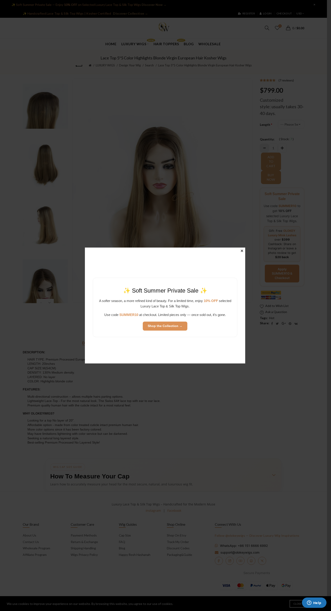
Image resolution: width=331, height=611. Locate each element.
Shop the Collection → (165, 326)
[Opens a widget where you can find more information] (314, 603)
